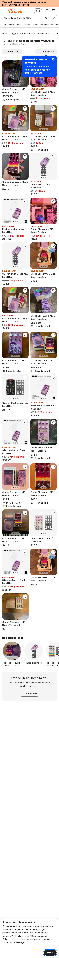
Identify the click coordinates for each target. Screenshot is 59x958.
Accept (50, 952)
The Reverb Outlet (12, 24)
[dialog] (29, 938)
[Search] (53, 18)
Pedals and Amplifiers (43, 24)
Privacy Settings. (16, 942)
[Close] (46, 18)
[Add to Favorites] (25, 108)
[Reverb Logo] (15, 11)
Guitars (26, 24)
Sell (38, 11)
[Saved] (46, 10)
